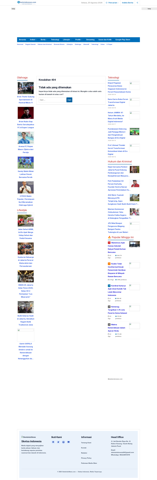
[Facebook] (53, 442)
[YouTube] (68, 442)
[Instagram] (63, 442)
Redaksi (84, 453)
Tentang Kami (86, 443)
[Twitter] (58, 442)
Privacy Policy (86, 458)
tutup (13, 8)
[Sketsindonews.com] (26, 2)
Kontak (83, 448)
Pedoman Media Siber (89, 463)
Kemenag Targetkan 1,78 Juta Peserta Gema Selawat (117, 310)
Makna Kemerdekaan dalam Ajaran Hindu (116, 327)
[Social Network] (137, 2)
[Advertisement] (78, 21)
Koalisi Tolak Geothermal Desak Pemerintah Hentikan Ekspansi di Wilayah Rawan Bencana (117, 270)
